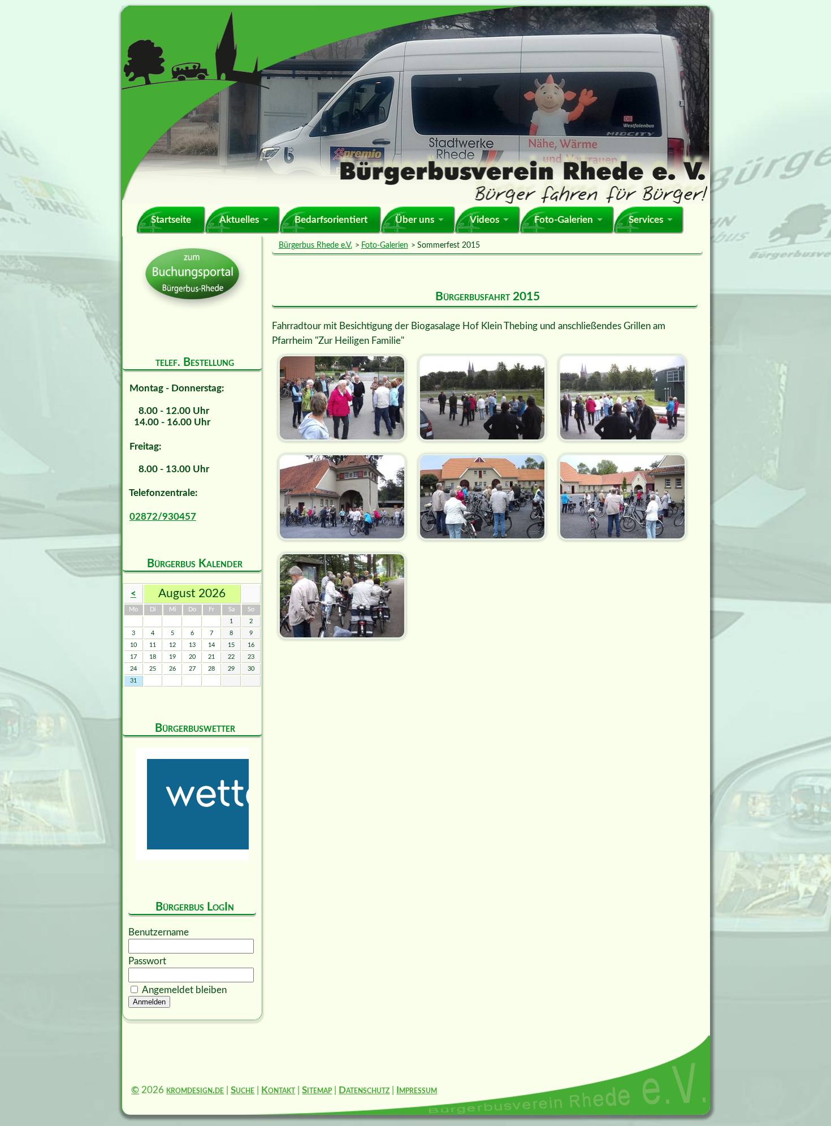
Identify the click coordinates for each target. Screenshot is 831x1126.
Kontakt (278, 1090)
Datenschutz (364, 1090)
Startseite (171, 220)
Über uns (414, 220)
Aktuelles (239, 220)
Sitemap (317, 1090)
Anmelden (149, 1002)
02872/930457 (162, 516)
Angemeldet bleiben (184, 990)
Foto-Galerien (563, 220)
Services (646, 220)
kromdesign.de (195, 1090)
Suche (242, 1090)
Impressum (416, 1090)
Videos (484, 220)
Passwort (147, 961)
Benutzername (158, 932)
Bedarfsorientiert (331, 220)
